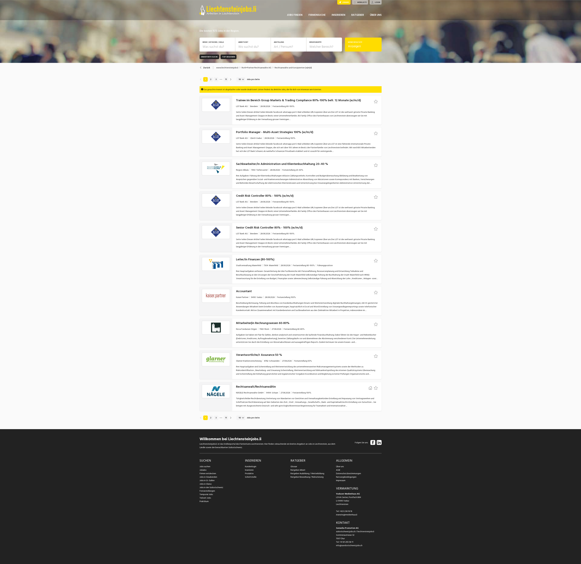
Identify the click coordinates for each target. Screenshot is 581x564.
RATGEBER (357, 15)
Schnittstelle (250, 477)
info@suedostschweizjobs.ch (349, 545)
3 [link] (216, 79)
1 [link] (205, 79)
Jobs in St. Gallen (207, 480)
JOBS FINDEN (294, 15)
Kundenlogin (250, 466)
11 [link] (226, 79)
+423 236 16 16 (346, 511)
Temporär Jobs (206, 494)
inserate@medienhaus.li (346, 514)
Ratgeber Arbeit (297, 470)
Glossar (293, 466)
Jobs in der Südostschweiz (211, 487)
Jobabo (203, 470)
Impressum (340, 480)
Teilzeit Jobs (205, 498)
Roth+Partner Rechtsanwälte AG (256, 67)
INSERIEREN (338, 15)
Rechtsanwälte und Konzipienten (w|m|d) (293, 67)
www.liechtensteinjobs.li (227, 67)
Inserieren (249, 470)
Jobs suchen (205, 466)
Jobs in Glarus (206, 484)
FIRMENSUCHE (317, 15)
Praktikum (204, 501)
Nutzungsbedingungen (346, 477)
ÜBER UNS (376, 15)
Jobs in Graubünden (208, 477)
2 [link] (210, 79)
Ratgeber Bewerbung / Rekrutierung (306, 477)
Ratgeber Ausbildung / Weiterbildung (307, 473)
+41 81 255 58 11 (346, 542)
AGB (338, 470)
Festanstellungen (207, 491)
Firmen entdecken (208, 473)
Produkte (249, 473)
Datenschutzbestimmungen (348, 473)
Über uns (340, 466)
